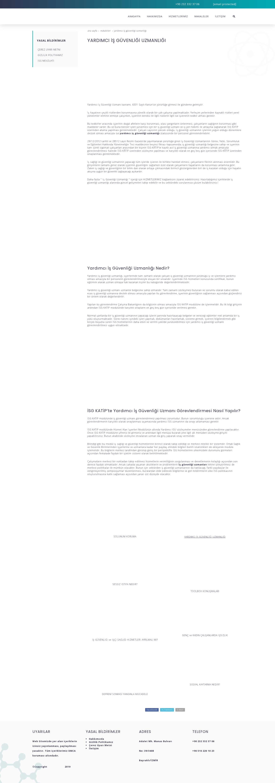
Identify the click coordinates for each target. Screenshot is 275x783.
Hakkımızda (96, 738)
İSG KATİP (99, 432)
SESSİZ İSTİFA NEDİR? (125, 584)
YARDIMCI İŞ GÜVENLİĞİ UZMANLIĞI (205, 536)
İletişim (94, 748)
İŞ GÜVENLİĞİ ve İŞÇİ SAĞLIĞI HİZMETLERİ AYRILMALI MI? (125, 639)
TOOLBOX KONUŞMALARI (205, 591)
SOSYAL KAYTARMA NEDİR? (205, 684)
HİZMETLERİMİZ (152, 179)
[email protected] (224, 4)
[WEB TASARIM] (56, 766)
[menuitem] (134, 16)
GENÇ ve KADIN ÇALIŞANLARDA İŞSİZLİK (205, 635)
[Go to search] (234, 16)
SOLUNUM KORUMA (125, 536)
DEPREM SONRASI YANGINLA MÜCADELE (125, 694)
